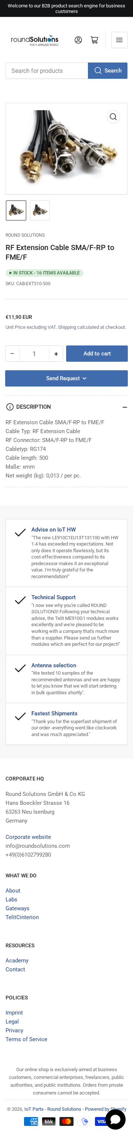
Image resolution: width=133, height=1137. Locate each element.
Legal (12, 1021)
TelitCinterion (22, 917)
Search (113, 70)
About (13, 890)
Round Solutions (25, 235)
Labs (11, 899)
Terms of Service (26, 1039)
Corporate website (28, 837)
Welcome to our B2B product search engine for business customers (66, 8)
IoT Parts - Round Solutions (52, 1109)
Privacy (14, 1030)
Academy (17, 960)
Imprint (14, 1012)
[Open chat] (115, 1119)
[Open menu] (119, 40)
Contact (15, 969)
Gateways (18, 908)
